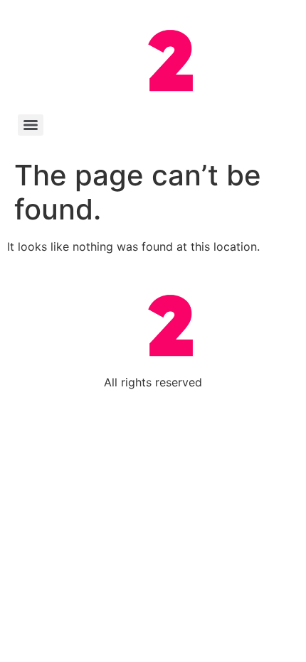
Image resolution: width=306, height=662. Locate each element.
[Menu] (30, 125)
